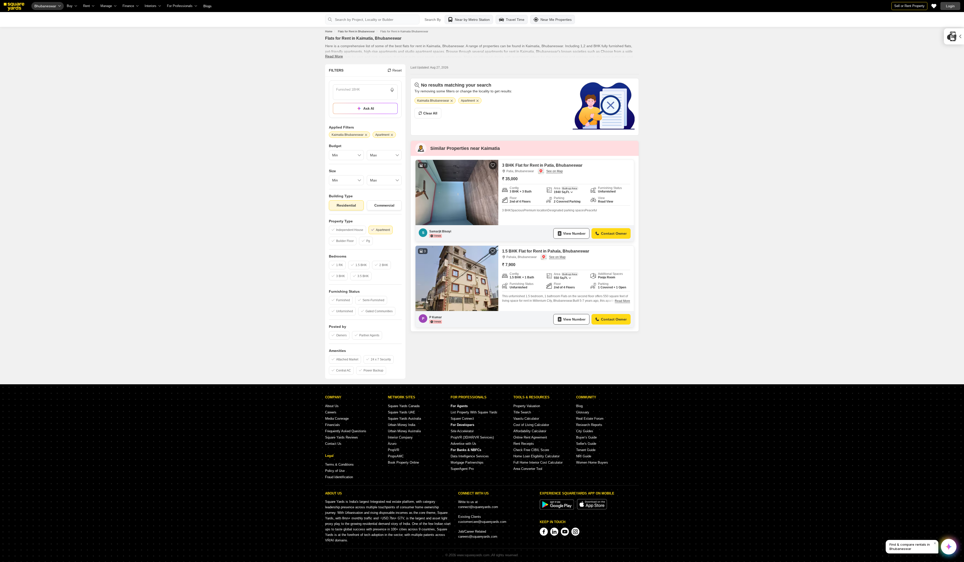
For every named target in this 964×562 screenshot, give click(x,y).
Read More (334, 56)
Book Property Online (403, 462)
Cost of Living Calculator (531, 425)
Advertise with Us (463, 444)
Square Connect (462, 418)
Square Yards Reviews (341, 437)
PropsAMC (396, 456)
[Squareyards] (14, 6)
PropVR (393, 450)
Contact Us (333, 444)
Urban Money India (401, 425)
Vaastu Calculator (526, 418)
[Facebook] (544, 532)
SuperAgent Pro (462, 469)
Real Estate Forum (590, 418)
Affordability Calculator (529, 431)
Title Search (522, 412)
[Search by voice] (392, 89)
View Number (574, 233)
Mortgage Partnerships (467, 462)
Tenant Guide (585, 450)
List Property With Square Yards (474, 412)
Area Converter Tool (527, 469)
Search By (433, 20)
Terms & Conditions (339, 464)
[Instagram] (575, 532)
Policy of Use (335, 471)
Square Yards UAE (401, 412)
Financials (332, 425)
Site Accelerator (462, 431)
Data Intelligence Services (470, 456)
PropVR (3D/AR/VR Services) (472, 437)
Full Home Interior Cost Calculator (538, 462)
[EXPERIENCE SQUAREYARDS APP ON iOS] (592, 508)
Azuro (392, 444)
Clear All (430, 113)
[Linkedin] (554, 532)
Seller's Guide (586, 444)
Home (328, 31)
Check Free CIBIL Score (531, 450)
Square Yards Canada (403, 406)
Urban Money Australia (404, 431)
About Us (332, 406)
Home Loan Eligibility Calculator (536, 456)
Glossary (582, 412)
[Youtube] (565, 532)
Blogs (207, 6)
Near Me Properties (556, 20)
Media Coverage (337, 418)
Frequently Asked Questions (345, 431)
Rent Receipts (523, 444)
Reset (397, 70)
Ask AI (368, 108)
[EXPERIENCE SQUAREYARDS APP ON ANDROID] (557, 508)
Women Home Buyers (592, 462)
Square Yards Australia (404, 418)
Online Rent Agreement (530, 437)
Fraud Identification (339, 477)
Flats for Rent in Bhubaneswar (356, 31)
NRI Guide (583, 456)
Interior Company (400, 437)
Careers (330, 412)
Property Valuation (526, 406)
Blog (579, 406)
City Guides (584, 431)
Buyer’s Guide (586, 437)
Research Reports (589, 425)
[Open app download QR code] (954, 36)
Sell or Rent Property (909, 6)
